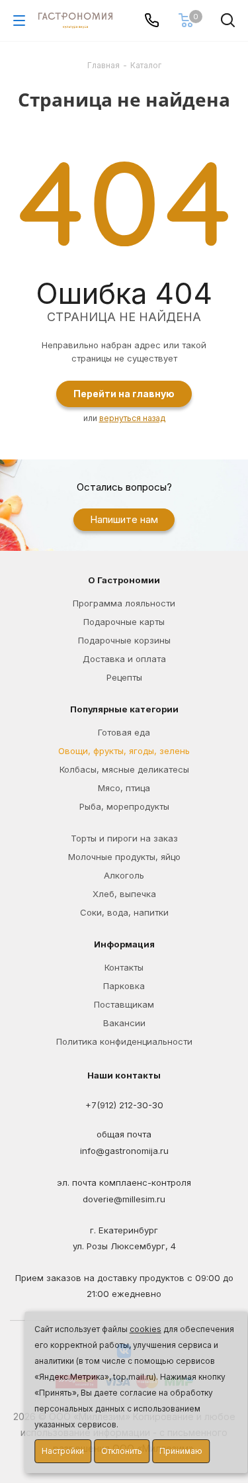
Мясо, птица (124, 788)
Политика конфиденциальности (124, 1041)
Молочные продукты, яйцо (124, 856)
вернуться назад (132, 418)
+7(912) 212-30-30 (124, 1105)
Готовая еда (124, 732)
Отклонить (121, 1451)
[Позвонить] (152, 20)
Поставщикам (124, 1004)
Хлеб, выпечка (124, 893)
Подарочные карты (124, 621)
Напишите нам (124, 519)
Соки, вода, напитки (124, 912)
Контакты (124, 967)
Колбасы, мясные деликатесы (124, 769)
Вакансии (124, 1023)
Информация (124, 944)
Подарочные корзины (124, 640)
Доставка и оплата (124, 658)
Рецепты (124, 677)
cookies (145, 1329)
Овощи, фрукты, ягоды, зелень (124, 750)
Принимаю (180, 1451)
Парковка (124, 986)
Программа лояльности (124, 603)
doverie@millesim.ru (124, 1199)
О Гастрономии (124, 580)
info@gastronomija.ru (124, 1150)
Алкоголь (124, 875)
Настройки (63, 1451)
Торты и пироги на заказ (124, 838)
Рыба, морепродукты (124, 806)
